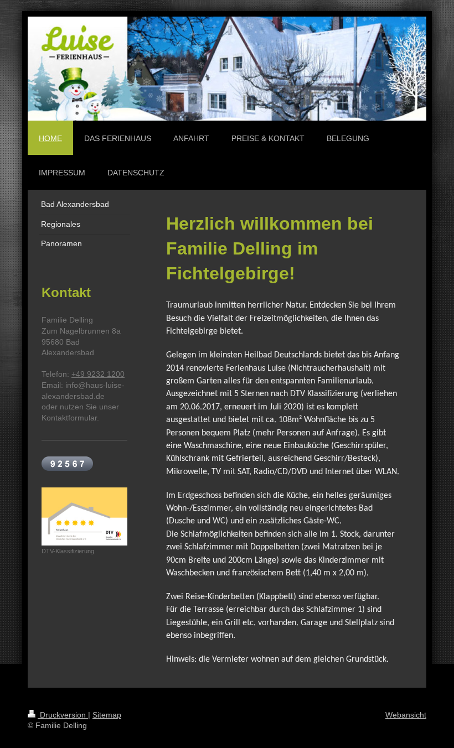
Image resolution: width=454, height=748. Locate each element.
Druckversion (63, 714)
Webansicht (405, 714)
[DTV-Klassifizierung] (84, 516)
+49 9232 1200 (98, 374)
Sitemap (106, 714)
